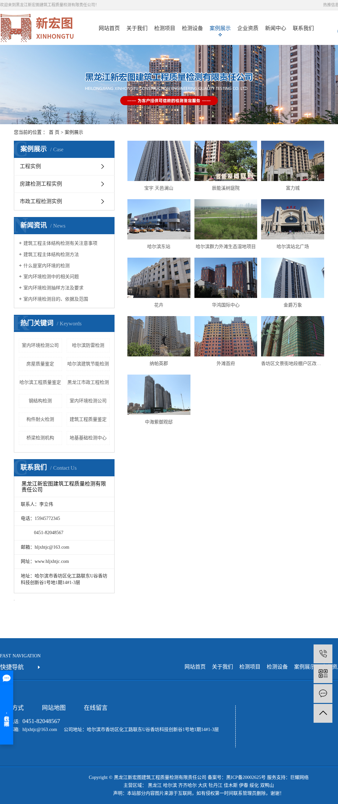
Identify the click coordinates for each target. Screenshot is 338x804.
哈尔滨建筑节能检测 (88, 363)
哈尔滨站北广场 (293, 246)
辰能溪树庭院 (226, 188)
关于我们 (137, 28)
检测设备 (192, 28)
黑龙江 (155, 785)
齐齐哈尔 (187, 785)
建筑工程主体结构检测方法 (51, 254)
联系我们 (303, 28)
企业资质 (247, 28)
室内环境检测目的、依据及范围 (55, 299)
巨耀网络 (299, 777)
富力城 (293, 188)
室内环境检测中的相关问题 (51, 276)
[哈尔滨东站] (158, 219)
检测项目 (164, 28)
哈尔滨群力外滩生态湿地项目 (226, 246)
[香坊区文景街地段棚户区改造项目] (292, 336)
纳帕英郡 (159, 363)
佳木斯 (231, 785)
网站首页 (109, 28)
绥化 (254, 785)
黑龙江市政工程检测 (88, 382)
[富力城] (292, 161)
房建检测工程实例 (41, 184)
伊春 (243, 785)
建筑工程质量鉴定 (88, 419)
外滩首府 (226, 363)
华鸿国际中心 (226, 305)
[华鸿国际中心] (225, 278)
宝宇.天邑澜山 (158, 188)
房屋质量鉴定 (40, 363)
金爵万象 (293, 305)
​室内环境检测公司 (40, 345)
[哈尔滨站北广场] (292, 219)
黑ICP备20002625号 (246, 777)
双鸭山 (267, 785)
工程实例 (30, 166)
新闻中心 (275, 28)
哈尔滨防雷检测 (88, 345)
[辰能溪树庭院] (225, 161)
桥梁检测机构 (40, 437)
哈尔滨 (170, 785)
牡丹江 (215, 785)
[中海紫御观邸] (158, 395)
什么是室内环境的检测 (46, 265)
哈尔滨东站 (158, 246)
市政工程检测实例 (41, 201)
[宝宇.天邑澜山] (158, 161)
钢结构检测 (40, 400)
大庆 (202, 785)
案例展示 (220, 28)
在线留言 (96, 708)
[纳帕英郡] (158, 336)
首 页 (54, 132)
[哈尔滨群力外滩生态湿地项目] (225, 219)
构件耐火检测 (40, 419)
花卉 (158, 305)
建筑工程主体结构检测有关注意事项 (60, 243)
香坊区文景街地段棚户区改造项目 (292, 363)
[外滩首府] (225, 336)
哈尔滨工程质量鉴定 (40, 382)
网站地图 (54, 708)
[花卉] (158, 278)
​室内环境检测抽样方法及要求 (53, 287)
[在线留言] (323, 693)
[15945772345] (323, 653)
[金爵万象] (292, 278)
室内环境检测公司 (88, 400)
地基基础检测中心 (88, 437)
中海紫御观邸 (159, 422)
